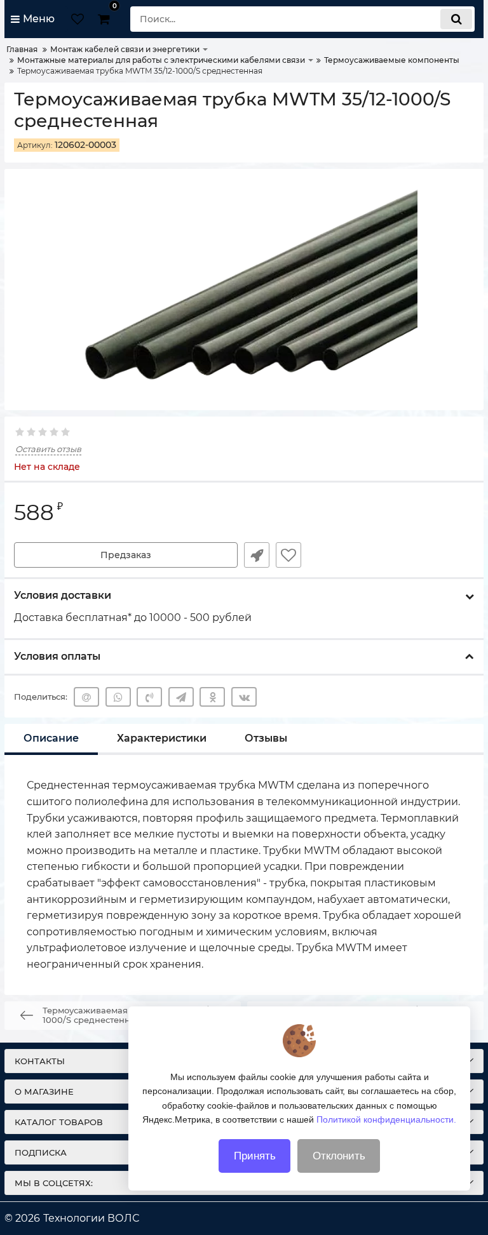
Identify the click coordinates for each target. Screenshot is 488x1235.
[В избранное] (288, 555)
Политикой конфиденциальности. (386, 1119)
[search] (456, 19)
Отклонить (339, 1156)
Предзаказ (125, 555)
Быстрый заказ (256, 555)
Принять (255, 1156)
